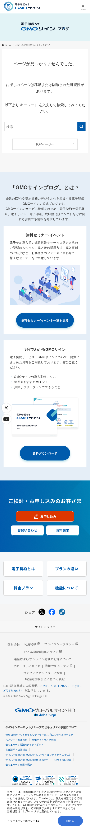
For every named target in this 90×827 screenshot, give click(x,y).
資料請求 (62, 530)
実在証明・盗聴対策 (16, 749)
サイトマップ (45, 627)
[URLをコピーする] (62, 612)
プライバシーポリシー (22, 820)
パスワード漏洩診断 (16, 739)
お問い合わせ (27, 530)
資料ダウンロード (45, 453)
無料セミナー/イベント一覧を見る (45, 320)
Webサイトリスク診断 (44, 739)
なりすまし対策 (62, 759)
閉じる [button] (70, 820)
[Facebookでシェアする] (52, 612)
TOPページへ (45, 144)
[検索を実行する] (81, 126)
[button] (45, 780)
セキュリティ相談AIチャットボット (24, 744)
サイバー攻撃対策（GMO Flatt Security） (27, 759)
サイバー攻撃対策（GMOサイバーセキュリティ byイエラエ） (38, 754)
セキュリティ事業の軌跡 (18, 764)
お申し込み (45, 516)
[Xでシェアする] (42, 612)
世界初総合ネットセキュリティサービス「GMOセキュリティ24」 (40, 734)
